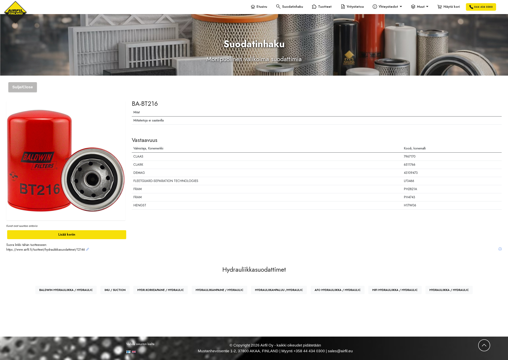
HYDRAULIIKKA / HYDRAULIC (449, 290)
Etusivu (262, 6)
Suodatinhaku (292, 6)
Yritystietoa (355, 6)
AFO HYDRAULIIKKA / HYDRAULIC (338, 290)
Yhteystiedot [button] (388, 6)
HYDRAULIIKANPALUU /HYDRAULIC (279, 290)
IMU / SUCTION (115, 290)
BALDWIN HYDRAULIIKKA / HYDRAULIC (66, 290)
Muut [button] (421, 6)
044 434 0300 (483, 7)
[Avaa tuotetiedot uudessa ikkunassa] (87, 249)
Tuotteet (325, 6)
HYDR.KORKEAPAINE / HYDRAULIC (160, 290)
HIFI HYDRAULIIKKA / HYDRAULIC (395, 290)
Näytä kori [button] (452, 6)
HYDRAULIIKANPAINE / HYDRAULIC (219, 290)
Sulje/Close (22, 87)
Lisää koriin (66, 234)
